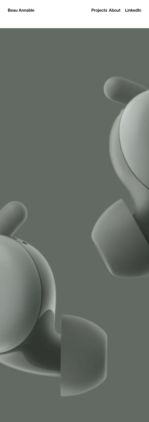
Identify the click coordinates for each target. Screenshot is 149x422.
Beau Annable (21, 10)
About (116, 10)
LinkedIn (133, 10)
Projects (99, 10)
